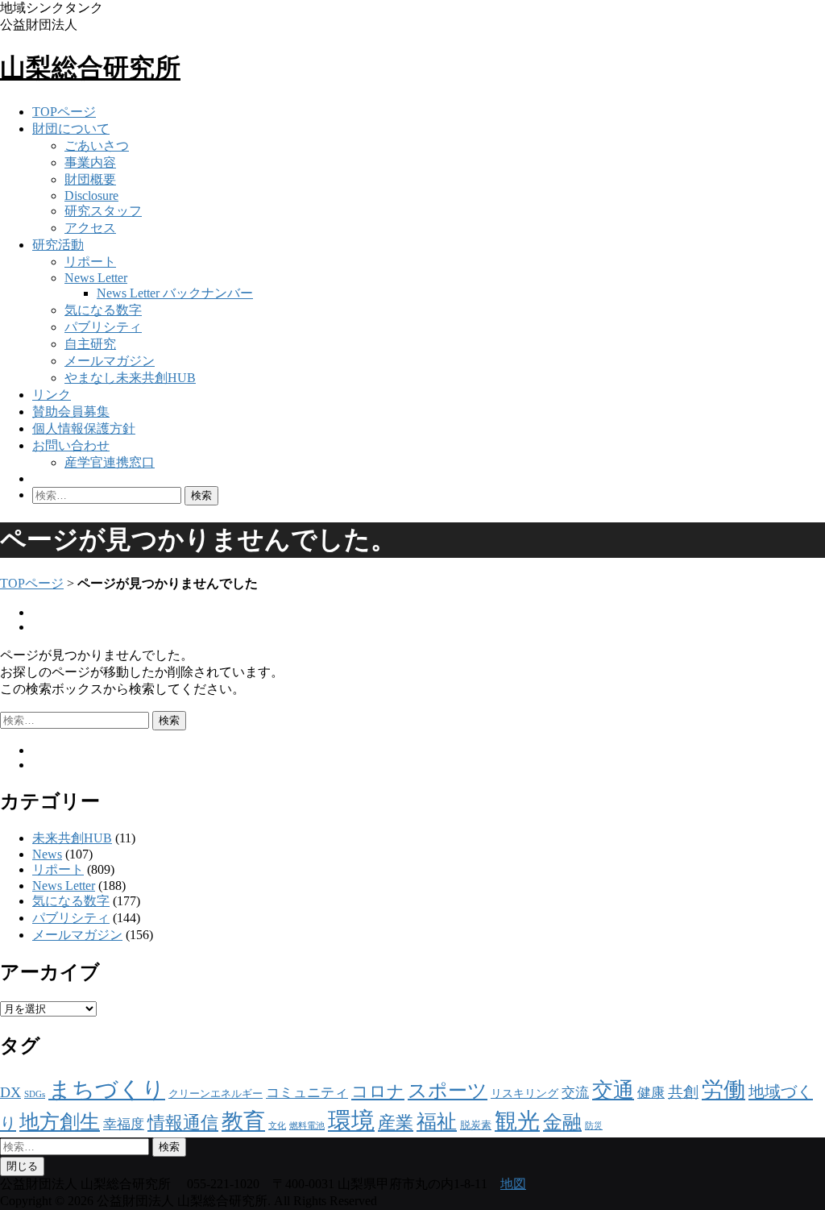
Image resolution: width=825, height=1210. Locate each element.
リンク (51, 394)
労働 (723, 1090)
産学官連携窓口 (109, 462)
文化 (277, 1125)
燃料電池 (307, 1125)
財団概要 (90, 179)
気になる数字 (103, 310)
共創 (683, 1091)
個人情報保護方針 (83, 428)
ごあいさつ (96, 145)
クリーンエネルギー (215, 1093)
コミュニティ (307, 1092)
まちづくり (106, 1089)
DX (10, 1092)
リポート (90, 261)
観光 (517, 1120)
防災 (594, 1125)
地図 (513, 1184)
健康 (651, 1092)
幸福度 (123, 1124)
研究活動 (58, 245)
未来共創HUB (72, 838)
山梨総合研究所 (90, 67)
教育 (243, 1121)
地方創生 (59, 1122)
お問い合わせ (71, 445)
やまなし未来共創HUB (130, 378)
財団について (71, 128)
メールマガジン (109, 361)
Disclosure (91, 195)
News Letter (95, 278)
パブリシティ (103, 327)
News (47, 854)
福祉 (437, 1122)
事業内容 (90, 162)
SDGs (34, 1094)
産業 (395, 1122)
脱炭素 (475, 1125)
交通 (613, 1090)
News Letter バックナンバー (175, 293)
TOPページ (64, 112)
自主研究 (90, 344)
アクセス (90, 228)
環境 (351, 1120)
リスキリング (524, 1093)
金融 (562, 1122)
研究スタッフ (103, 211)
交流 (575, 1092)
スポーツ (447, 1090)
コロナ (377, 1091)
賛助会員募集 (71, 411)
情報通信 (182, 1122)
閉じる (22, 1166)
